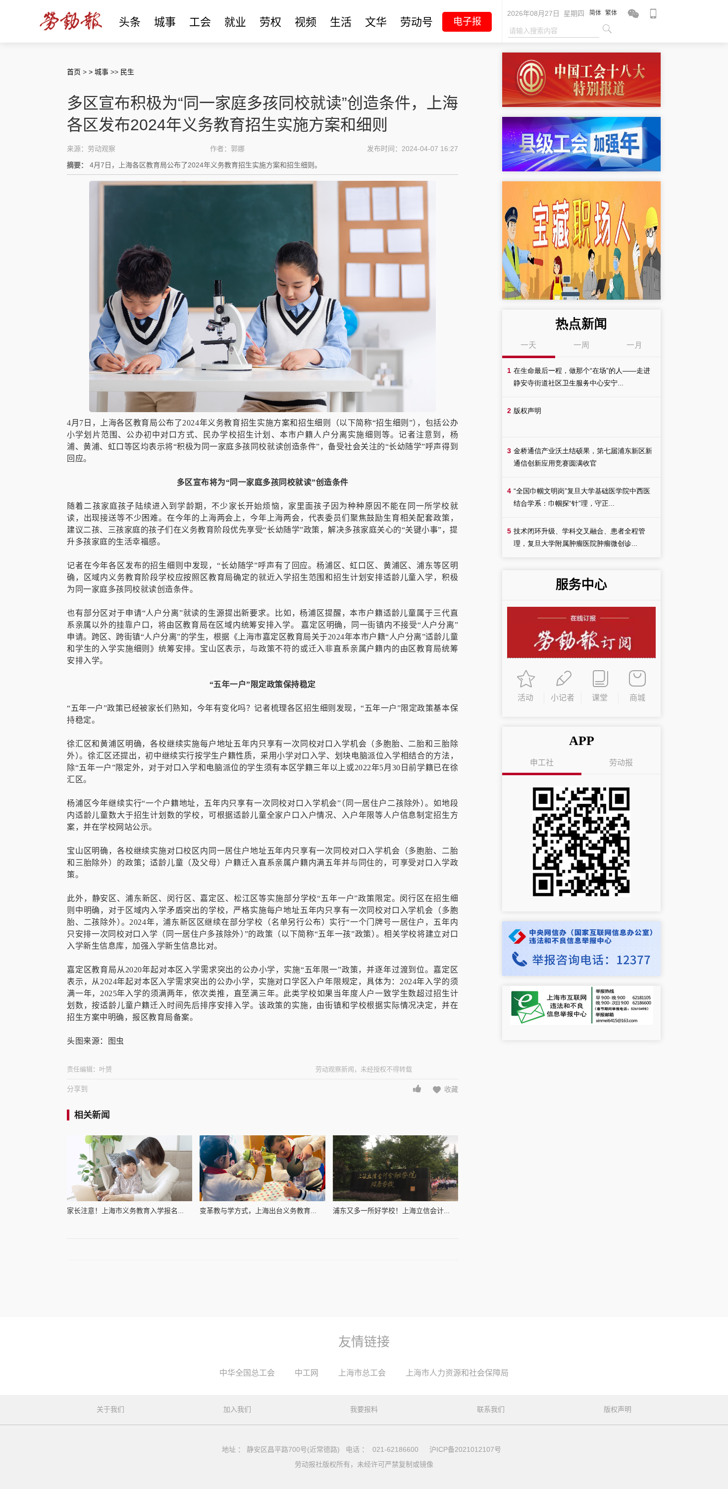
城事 (165, 22)
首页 (74, 72)
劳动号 (416, 22)
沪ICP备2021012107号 (465, 1449)
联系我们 (491, 1409)
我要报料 (364, 1409)
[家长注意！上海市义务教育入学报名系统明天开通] (129, 1168)
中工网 (306, 1373)
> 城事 (99, 72)
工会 (200, 22)
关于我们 (110, 1409)
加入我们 (237, 1409)
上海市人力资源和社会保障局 (457, 1373)
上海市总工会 (362, 1373)
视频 (305, 22)
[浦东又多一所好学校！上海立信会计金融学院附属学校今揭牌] (395, 1168)
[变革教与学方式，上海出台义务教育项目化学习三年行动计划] (262, 1168)
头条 (130, 22)
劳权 (270, 22)
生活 (341, 22)
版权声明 (617, 1409)
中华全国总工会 (247, 1373)
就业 (235, 22)
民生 (127, 72)
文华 (376, 22)
